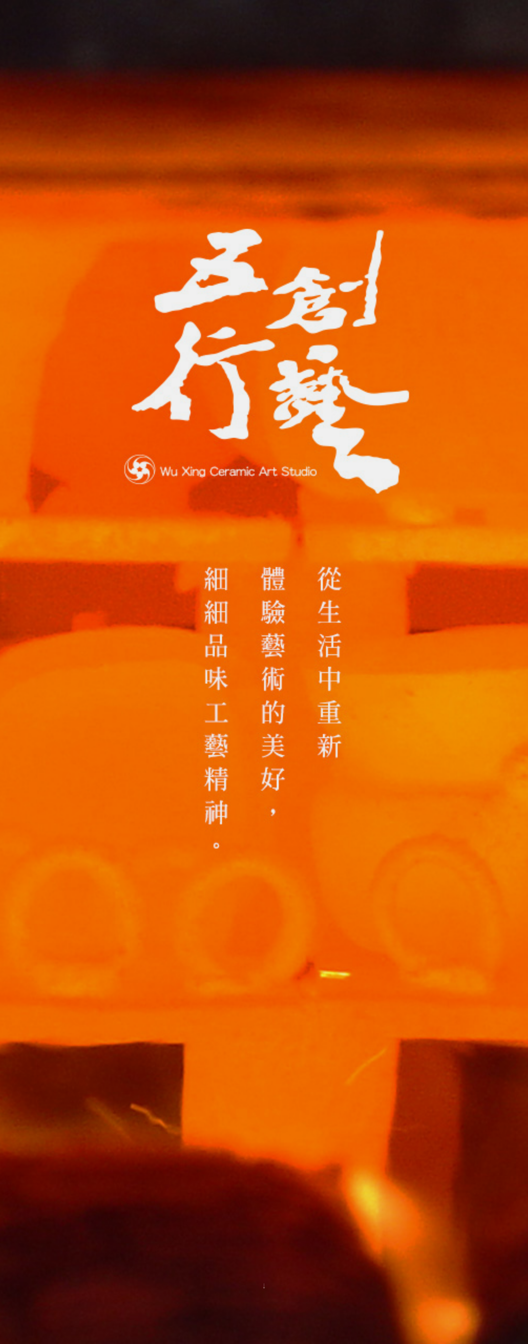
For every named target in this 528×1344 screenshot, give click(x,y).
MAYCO (260, 647)
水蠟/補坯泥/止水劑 (240, 651)
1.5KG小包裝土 (248, 667)
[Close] (320, 603)
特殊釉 (219, 651)
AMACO (220, 647)
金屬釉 (275, 651)
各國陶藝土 (224, 667)
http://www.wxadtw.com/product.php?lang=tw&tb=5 (249, 639)
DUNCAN (222, 643)
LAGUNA (239, 643)
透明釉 (261, 651)
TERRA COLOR (240, 647)
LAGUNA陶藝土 (227, 663)
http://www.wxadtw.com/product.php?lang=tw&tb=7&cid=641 (254, 659)
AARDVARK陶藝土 (256, 663)
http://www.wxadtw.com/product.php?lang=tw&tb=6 (249, 675)
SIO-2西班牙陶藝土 (285, 663)
